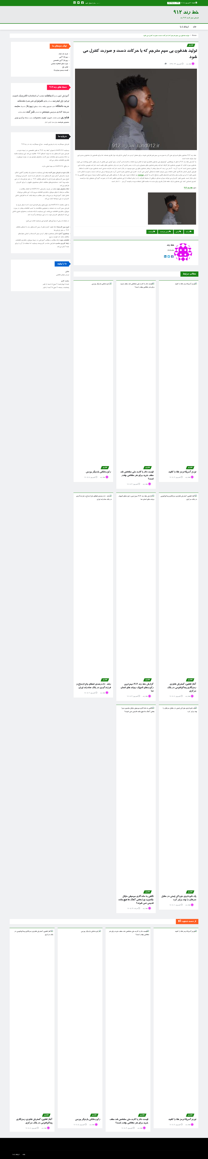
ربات (44, 107)
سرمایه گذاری (62, 112)
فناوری (65, 118)
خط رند (188, 64)
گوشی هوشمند (164, 232)
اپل (61, 101)
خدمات (21, 101)
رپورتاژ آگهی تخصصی (60, 61)
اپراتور (66, 101)
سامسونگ (23, 106)
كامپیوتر (49, 118)
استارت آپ (40, 96)
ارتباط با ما (184, 27)
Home (194, 36)
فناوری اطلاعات (56, 118)
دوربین (48, 107)
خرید (66, 106)
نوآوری (21, 118)
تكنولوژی (38, 101)
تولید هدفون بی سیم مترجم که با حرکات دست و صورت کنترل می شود (166, 36)
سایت (17, 106)
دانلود (53, 106)
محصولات (37, 118)
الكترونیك (22, 96)
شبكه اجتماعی (38, 112)
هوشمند (141, 175)
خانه (194, 27)
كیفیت (43, 118)
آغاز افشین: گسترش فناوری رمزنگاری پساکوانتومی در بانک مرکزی (181, 687)
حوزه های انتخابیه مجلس (59, 64)
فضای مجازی (22, 112)
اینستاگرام (49, 101)
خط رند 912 (185, 13)
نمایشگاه (27, 118)
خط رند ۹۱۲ (188, 188)
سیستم (45, 112)
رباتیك (40, 106)
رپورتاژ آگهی (63, 57)
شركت (188, 232)
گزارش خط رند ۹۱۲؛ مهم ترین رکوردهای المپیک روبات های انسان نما (137, 687)
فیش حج (65, 67)
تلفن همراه (29, 101)
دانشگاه (59, 106)
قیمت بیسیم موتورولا (61, 70)
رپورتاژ (29, 106)
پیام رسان (54, 122)
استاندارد (32, 96)
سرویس (53, 112)
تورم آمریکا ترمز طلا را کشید (182, 472)
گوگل (46, 122)
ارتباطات (49, 96)
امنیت (15, 96)
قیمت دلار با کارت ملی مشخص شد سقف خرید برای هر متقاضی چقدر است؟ (136, 475)
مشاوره (30, 118)
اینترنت (56, 101)
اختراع (55, 96)
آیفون (59, 96)
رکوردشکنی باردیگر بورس (98, 472)
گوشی (177, 232)
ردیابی (36, 107)
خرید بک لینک (63, 54)
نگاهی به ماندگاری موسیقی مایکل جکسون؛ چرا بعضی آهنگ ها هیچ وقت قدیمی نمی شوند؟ (135, 900)
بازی (45, 101)
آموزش (65, 96)
